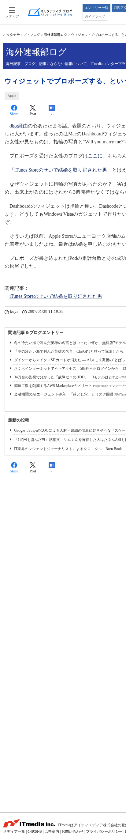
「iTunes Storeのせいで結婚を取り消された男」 (60, 169)
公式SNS (35, 831)
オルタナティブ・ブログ (21, 34)
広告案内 (51, 831)
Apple (12, 95)
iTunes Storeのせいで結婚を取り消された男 (55, 296)
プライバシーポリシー (104, 831)
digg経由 (18, 125)
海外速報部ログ (55, 34)
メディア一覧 (14, 831)
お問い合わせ (72, 831)
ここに (95, 155)
